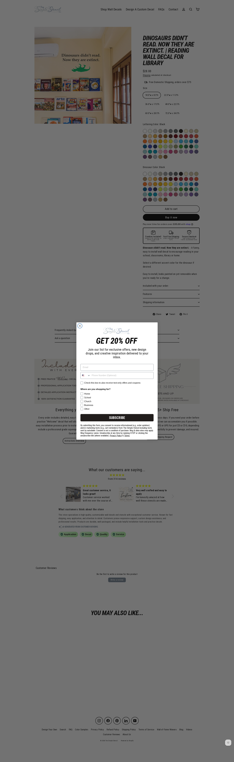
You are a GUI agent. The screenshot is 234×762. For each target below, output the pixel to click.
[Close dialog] (79, 325)
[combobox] (85, 375)
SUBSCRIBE (117, 418)
